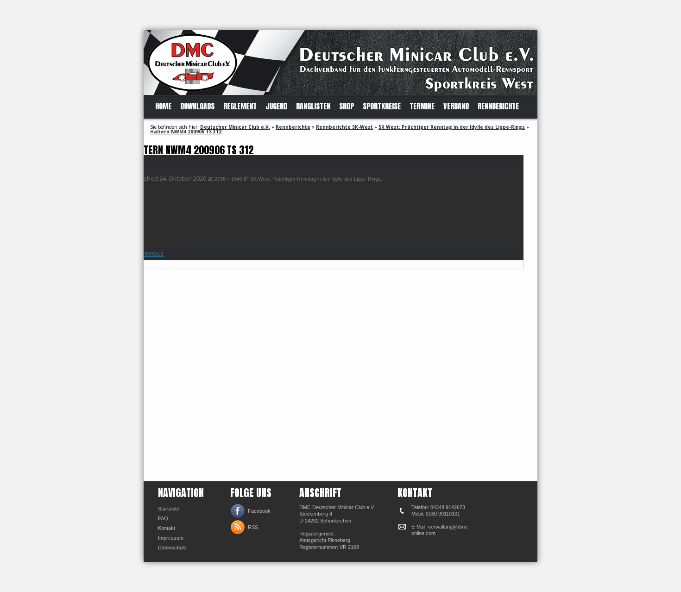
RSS (253, 527)
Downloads (197, 106)
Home (163, 106)
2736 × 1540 (228, 179)
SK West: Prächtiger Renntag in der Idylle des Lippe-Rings (451, 127)
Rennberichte (498, 106)
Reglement (240, 106)
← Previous (147, 253)
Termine (422, 106)
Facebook (259, 511)
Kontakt (166, 528)
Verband (456, 106)
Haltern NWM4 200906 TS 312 (185, 131)
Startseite (168, 508)
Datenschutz (172, 547)
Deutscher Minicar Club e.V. (235, 127)
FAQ (163, 518)
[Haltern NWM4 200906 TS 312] (326, 370)
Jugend (276, 106)
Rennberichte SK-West (344, 127)
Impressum (170, 538)
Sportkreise (382, 106)
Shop (346, 106)
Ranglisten (313, 106)
